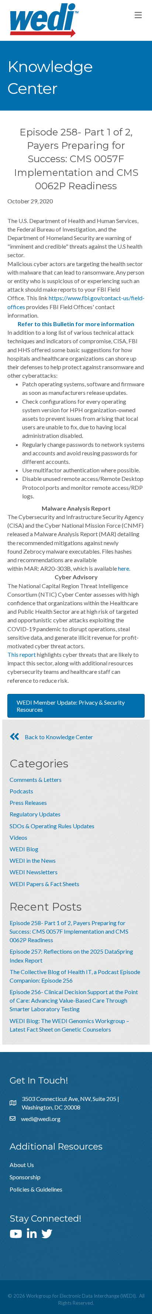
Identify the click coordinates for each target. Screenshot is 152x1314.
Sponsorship (25, 1176)
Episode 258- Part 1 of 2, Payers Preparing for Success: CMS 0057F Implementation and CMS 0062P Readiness (69, 931)
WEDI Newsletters (34, 871)
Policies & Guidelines (36, 1189)
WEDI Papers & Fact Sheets (44, 883)
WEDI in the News (33, 860)
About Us (22, 1164)
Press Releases (28, 802)
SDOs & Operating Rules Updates (52, 825)
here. (124, 568)
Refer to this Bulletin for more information (76, 323)
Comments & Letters (36, 779)
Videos (18, 837)
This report (21, 654)
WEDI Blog (24, 848)
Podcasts (21, 790)
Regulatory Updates (35, 813)
